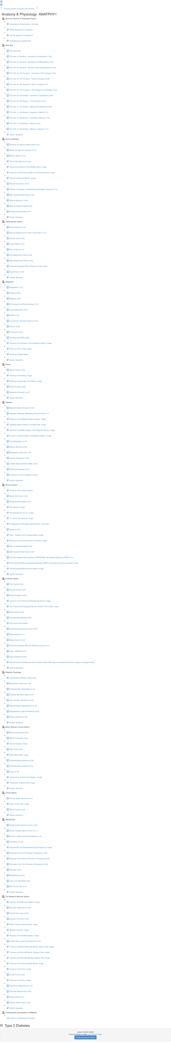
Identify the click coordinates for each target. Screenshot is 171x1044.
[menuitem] (1, 5)
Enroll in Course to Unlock (85, 1037)
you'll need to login (95, 1034)
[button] (1, 2)
